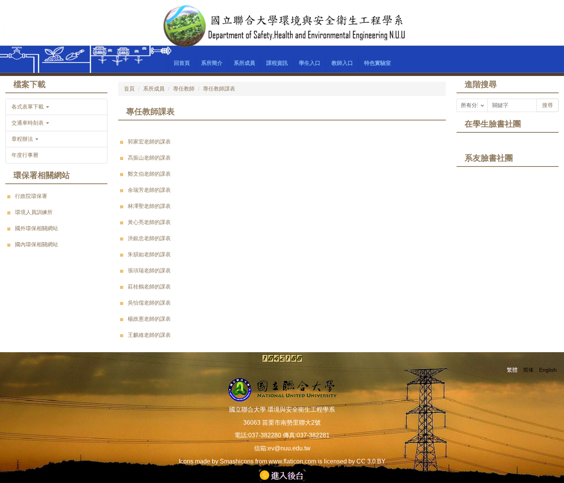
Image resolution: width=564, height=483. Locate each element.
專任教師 (184, 89)
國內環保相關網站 (36, 244)
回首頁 (182, 63)
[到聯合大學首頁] (282, 389)
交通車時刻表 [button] (28, 123)
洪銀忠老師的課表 (149, 238)
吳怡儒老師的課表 (149, 303)
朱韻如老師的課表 (149, 254)
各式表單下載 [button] (28, 107)
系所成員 (154, 89)
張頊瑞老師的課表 (149, 270)
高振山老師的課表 (149, 158)
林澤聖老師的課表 (149, 206)
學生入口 (309, 63)
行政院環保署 (31, 196)
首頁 (129, 89)
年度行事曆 (25, 155)
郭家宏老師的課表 (149, 141)
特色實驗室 (377, 63)
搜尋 (547, 105)
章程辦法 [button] (23, 139)
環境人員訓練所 (34, 212)
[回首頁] (282, 26)
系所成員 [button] (244, 63)
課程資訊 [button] (277, 63)
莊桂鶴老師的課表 (149, 287)
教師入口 (342, 63)
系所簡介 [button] (212, 63)
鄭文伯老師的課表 (149, 174)
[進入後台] (282, 475)
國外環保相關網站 (36, 228)
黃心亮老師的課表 (149, 222)
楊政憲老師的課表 (149, 319)
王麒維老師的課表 (149, 335)
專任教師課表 (219, 89)
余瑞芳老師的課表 (149, 190)
